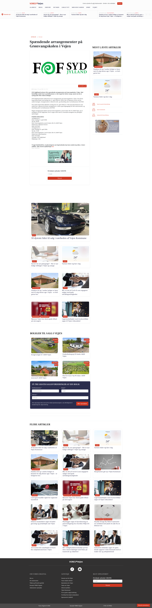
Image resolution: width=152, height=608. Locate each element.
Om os (31, 578)
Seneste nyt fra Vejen (67, 578)
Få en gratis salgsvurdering (68, 592)
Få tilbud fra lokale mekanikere (70, 595)
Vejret (95, 7)
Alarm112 (33, 7)
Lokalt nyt (65, 7)
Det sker (56, 7)
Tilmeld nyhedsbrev (143, 605)
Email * (63, 388)
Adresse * (34, 394)
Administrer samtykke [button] (36, 588)
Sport (88, 7)
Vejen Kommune (65, 590)
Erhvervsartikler (65, 588)
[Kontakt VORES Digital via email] (80, 569)
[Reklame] (60, 156)
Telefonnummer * (37, 388)
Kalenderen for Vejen (67, 583)
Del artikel (81, 86)
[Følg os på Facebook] (72, 569)
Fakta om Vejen (65, 585)
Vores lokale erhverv (67, 580)
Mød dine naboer (78, 7)
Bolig (40, 7)
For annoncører (34, 580)
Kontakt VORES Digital (36, 585)
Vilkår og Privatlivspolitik (37, 583)
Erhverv (48, 7)
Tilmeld (120, 3)
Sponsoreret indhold (67, 597)
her (53, 146)
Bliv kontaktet (82, 404)
